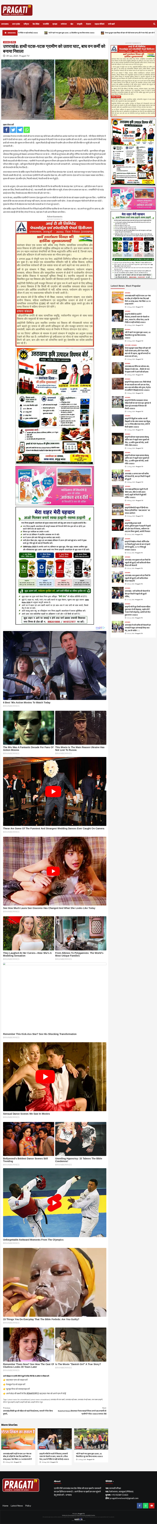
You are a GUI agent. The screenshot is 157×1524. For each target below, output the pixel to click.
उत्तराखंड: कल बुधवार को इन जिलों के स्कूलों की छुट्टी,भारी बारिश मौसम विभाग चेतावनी (137, 578)
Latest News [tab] (118, 285)
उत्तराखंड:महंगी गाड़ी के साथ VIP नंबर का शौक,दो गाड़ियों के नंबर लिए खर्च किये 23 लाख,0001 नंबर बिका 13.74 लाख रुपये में (17, 1456)
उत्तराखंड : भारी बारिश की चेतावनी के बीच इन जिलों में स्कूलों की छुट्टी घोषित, (137, 594)
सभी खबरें (111, 24)
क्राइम (54, 24)
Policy (28, 1505)
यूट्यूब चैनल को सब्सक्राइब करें (18, 1388)
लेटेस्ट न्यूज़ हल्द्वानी (9, 1402)
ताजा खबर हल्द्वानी (97, 1399)
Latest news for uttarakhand (19, 1399)
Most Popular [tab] (133, 285)
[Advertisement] (97, 10)
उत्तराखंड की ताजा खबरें (57, 1399)
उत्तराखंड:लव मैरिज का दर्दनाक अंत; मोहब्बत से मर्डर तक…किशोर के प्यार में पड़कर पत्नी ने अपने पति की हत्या (100, 33)
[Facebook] (6, 130)
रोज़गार (88, 24)
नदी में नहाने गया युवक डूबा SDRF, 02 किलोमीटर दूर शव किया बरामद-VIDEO (137, 335)
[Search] (154, 24)
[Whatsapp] (27, 130)
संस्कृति (79, 24)
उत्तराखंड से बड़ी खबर (84, 1399)
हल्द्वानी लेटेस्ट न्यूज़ (37, 1402)
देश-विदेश (36, 24)
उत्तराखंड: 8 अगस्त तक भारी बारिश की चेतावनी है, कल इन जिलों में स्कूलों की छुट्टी (137, 476)
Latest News (17, 1505)
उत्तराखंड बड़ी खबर (71, 1399)
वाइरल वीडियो (99, 24)
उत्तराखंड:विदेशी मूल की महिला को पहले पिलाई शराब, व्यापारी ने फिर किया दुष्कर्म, (28, 1411)
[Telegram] (20, 130)
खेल (71, 24)
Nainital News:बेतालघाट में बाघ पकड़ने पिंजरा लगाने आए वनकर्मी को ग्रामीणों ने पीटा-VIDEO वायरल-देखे (82, 1411)
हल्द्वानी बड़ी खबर (25, 1402)
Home (5, 1505)
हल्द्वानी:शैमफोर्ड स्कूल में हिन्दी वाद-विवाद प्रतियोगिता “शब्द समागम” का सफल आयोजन (137, 510)
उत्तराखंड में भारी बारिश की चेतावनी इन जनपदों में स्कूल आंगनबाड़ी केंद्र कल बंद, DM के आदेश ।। (138, 628)
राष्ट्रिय (26, 24)
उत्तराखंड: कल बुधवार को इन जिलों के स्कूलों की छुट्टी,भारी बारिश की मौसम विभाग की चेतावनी (137, 563)
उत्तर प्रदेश (16, 24)
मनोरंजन (64, 24)
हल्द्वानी (17, 1402)
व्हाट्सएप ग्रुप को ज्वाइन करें (17, 1379)
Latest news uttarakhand (40, 1399)
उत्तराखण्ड (4, 24)
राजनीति (46, 24)
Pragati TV (24, 55)
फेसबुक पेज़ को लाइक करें (15, 1384)
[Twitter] (13, 130)
